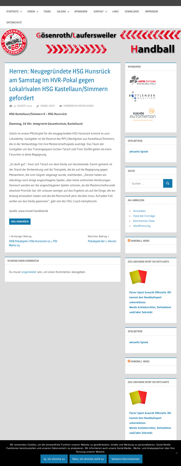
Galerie (61, 11)
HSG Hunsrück (20, 221)
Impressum (151, 11)
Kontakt (99, 11)
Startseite (12, 11)
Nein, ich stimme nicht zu (88, 459)
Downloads (132, 11)
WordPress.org (142, 226)
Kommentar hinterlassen (78, 105)
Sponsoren (80, 11)
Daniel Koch (47, 105)
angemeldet (29, 272)
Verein (31, 11)
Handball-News (140, 240)
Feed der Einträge (144, 216)
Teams (47, 11)
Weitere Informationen (125, 459)
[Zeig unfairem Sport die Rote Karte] (138, 283)
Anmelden (139, 211)
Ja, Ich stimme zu (54, 459)
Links (115, 11)
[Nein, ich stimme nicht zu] (176, 453)
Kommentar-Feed (143, 221)
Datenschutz (14, 22)
